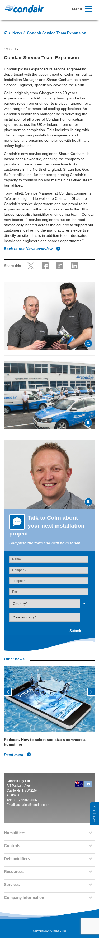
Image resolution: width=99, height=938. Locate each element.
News (17, 33)
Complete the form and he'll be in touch (45, 543)
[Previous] (8, 691)
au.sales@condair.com (32, 805)
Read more (14, 754)
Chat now (94, 813)
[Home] (6, 33)
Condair (24, 9)
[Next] (91, 691)
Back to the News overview (29, 249)
